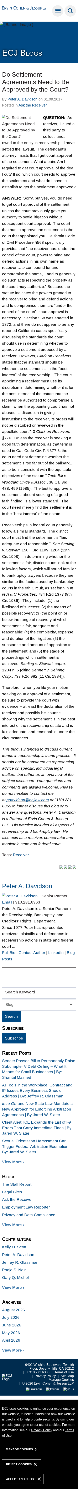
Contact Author (32, 952)
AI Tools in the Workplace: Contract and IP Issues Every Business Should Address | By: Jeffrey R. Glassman (37, 1090)
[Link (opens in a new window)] (34, 1389)
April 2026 (11, 1340)
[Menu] (57, 11)
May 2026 (11, 1333)
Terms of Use (64, 1372)
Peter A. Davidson (22, 99)
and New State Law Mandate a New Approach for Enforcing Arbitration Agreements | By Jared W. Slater (37, 1109)
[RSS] (68, 1389)
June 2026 (11, 1325)
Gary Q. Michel (15, 1277)
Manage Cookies (61, 1379)
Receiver (21, 855)
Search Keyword (20, 992)
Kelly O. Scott (14, 1247)
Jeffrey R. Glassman (20, 1262)
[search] (70, 11)
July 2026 (11, 1317)
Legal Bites (12, 1192)
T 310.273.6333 (38, 1372)
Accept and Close (21, 1479)
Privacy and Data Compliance (28, 1215)
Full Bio (8, 952)
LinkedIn (56, 952)
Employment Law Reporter (26, 1207)
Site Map (67, 1376)
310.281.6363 (27, 902)
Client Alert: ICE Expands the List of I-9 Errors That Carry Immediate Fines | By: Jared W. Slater (37, 1127)
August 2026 (13, 1310)
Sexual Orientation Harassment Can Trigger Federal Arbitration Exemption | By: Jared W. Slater (36, 1146)
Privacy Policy (45, 1376)
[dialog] (39, 1444)
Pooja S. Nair (14, 1270)
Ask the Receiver (33, 105)
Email (7, 902)
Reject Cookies (19, 1464)
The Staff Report (16, 1184)
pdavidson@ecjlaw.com (27, 800)
